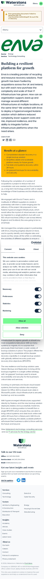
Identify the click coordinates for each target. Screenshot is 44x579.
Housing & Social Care (32, 508)
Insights (5, 520)
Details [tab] (22, 249)
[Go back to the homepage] (13, 3)
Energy (26, 505)
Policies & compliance (10, 555)
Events (4, 533)
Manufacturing (29, 512)
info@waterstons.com (13, 463)
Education (6, 515)
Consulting (6, 493)
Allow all (22, 321)
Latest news (6, 537)
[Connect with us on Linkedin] (23, 481)
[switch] (38, 296)
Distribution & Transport (10, 511)
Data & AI (27, 493)
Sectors (5, 502)
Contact (5, 552)
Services (5, 490)
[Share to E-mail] (14, 140)
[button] (38, 3)
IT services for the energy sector (22, 432)
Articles (5, 527)
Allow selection (22, 328)
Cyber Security (29, 497)
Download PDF (41, 36)
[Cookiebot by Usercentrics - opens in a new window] (31, 242)
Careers (5, 549)
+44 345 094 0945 (12, 456)
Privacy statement (9, 559)
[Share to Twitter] (3, 140)
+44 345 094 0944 (18, 459)
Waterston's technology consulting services (24, 429)
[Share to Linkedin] (7, 140)
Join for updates (7, 480)
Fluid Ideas (28, 563)
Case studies (7, 530)
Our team (5, 545)
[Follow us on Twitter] (18, 479)
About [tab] (36, 249)
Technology (6, 497)
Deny (22, 335)
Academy (5, 523)
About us (6, 542)
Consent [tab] (7, 249)
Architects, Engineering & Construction (10, 506)
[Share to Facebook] (10, 140)
